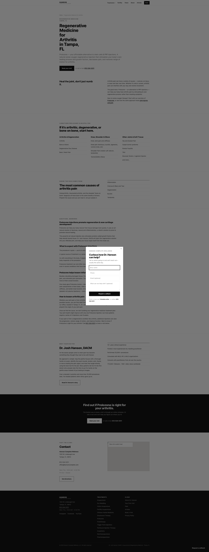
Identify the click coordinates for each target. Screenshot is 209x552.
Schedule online (104, 299)
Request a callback (104, 294)
